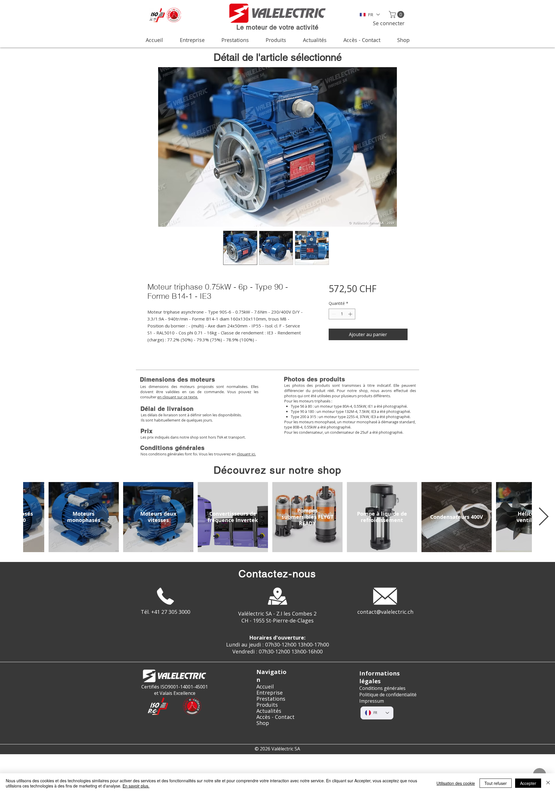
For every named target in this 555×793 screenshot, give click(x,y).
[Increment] (350, 314)
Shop (262, 723)
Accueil (265, 687)
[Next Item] (543, 517)
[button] (397, 14)
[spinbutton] (342, 314)
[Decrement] (333, 314)
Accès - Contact (275, 717)
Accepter (528, 783)
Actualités (268, 711)
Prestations (270, 699)
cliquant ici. (246, 454)
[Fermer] (548, 783)
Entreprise (269, 693)
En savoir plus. (136, 786)
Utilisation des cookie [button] (455, 783)
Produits (267, 705)
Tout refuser (495, 783)
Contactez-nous (277, 574)
